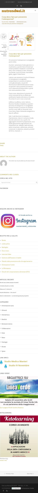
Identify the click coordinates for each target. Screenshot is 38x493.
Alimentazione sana (21, 22)
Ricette (4, 240)
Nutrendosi (12, 22)
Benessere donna (4, 55)
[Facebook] (17, 6)
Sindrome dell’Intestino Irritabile (11, 258)
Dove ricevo (5, 251)
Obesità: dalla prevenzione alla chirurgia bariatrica (17, 261)
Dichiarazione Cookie (8, 265)
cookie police (6, 244)
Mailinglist (5, 247)
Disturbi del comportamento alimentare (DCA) (16, 272)
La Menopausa (6, 268)
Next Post (30, 473)
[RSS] (21, 6)
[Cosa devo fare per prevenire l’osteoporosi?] (22, 40)
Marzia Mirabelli (4, 46)
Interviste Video (6, 254)
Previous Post (9, 473)
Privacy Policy (16, 488)
